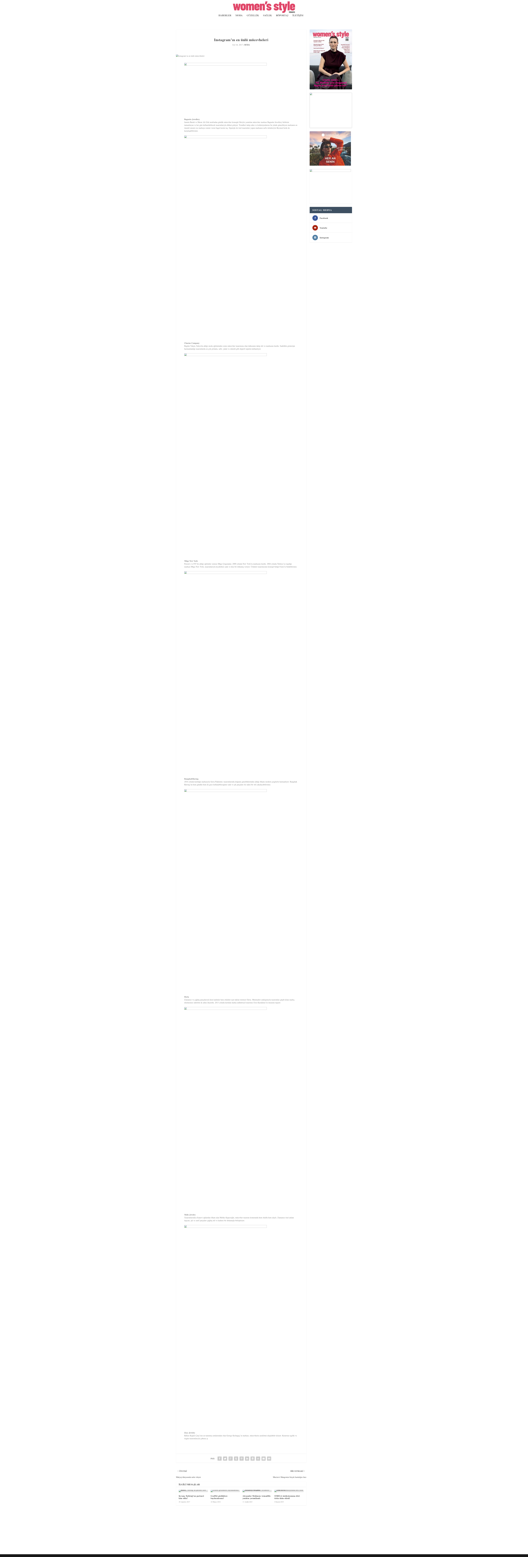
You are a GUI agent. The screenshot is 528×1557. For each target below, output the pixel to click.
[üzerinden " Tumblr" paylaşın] (236, 1458)
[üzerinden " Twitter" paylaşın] (225, 1458)
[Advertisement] (258, 1533)
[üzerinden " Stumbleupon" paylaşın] (258, 1458)
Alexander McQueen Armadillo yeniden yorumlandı (257, 1497)
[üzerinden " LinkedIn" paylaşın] (247, 1458)
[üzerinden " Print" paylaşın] (269, 1458)
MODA (239, 15)
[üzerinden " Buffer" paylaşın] (252, 1458)
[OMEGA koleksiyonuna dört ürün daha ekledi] (289, 1491)
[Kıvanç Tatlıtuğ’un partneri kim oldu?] (193, 1491)
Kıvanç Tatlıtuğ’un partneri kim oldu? (191, 1497)
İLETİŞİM (297, 15)
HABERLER (224, 15)
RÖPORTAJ (282, 15)
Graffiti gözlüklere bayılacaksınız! (219, 1497)
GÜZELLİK (253, 15)
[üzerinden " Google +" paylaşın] (230, 1458)
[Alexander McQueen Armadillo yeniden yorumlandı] (257, 1491)
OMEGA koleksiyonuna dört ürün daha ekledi (287, 1497)
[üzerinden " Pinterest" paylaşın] (241, 1458)
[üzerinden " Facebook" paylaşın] (219, 1458)
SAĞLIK (267, 15)
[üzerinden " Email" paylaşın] (263, 1458)
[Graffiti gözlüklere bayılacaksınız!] (225, 1491)
